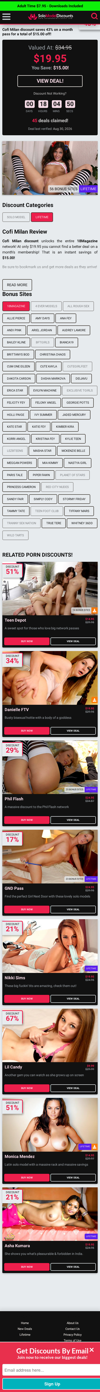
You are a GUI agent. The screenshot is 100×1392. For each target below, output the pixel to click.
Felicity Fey (16, 402)
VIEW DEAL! (50, 81)
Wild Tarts (15, 535)
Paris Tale (15, 475)
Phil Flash (14, 799)
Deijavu (81, 378)
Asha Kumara (17, 1246)
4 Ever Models (46, 306)
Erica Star (15, 390)
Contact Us (72, 1329)
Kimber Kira (65, 426)
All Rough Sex (78, 306)
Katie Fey (39, 426)
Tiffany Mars (79, 511)
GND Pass (14, 888)
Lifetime (42, 217)
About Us (73, 1323)
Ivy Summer (43, 415)
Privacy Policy (72, 1334)
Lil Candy (13, 1067)
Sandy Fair (15, 499)
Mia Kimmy (50, 463)
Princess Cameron (21, 487)
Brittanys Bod (18, 354)
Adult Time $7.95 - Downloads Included (50, 6)
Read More (17, 285)
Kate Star (14, 426)
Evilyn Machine (45, 390)
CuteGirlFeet (77, 366)
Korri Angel (16, 439)
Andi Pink (14, 330)
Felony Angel (45, 402)
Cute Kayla (48, 366)
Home (25, 1323)
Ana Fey (66, 318)
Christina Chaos (53, 354)
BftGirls (43, 342)
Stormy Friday (74, 499)
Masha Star (42, 450)
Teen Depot (15, 620)
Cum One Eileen (18, 366)
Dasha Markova (53, 378)
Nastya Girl (77, 463)
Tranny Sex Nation (21, 523)
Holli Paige (15, 415)
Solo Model (16, 217)
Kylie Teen (73, 439)
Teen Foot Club (47, 511)
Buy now (27, 641)
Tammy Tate (16, 511)
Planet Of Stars (72, 475)
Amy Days (42, 318)
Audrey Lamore (74, 330)
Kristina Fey (45, 439)
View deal (73, 641)
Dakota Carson (19, 378)
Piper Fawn (41, 475)
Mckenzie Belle (73, 450)
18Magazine (16, 306)
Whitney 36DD (82, 523)
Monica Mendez (20, 1156)
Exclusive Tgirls (80, 390)
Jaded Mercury (74, 415)
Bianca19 (66, 342)
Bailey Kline (16, 342)
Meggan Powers (19, 463)
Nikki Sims (15, 978)
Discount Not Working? (50, 93)
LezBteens (15, 450)
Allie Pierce (16, 318)
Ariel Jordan (42, 330)
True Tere (53, 523)
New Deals (25, 1329)
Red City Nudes (57, 487)
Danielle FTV (17, 710)
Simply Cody (43, 499)
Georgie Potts (78, 402)
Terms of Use (72, 1340)
